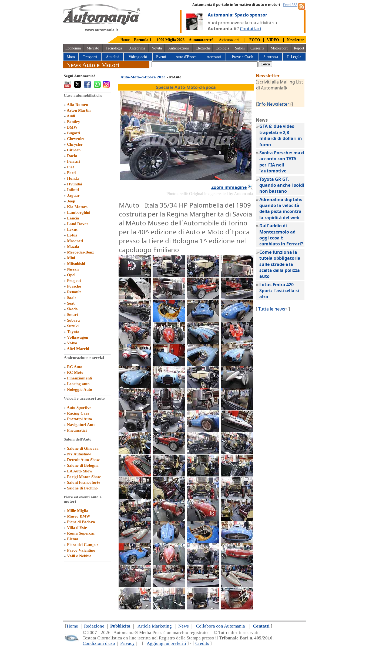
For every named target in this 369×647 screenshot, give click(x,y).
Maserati (75, 241)
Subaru (73, 320)
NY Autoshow (79, 454)
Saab (71, 297)
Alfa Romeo (77, 104)
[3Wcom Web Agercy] (71, 640)
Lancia (73, 218)
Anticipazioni (178, 48)
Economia (73, 48)
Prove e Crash (242, 57)
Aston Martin (78, 110)
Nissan (73, 269)
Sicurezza (270, 57)
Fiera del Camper (82, 544)
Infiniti (73, 190)
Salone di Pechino (82, 488)
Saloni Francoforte (83, 482)
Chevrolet (76, 138)
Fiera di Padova (81, 522)
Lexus (72, 229)
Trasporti (90, 57)
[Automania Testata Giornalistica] (101, 23)
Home (125, 40)
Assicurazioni (229, 40)
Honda (73, 178)
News (183, 626)
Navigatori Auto (81, 424)
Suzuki (73, 326)
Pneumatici (77, 430)
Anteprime (137, 48)
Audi (71, 116)
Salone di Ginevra (83, 448)
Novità (157, 48)
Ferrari (73, 161)
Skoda (72, 309)
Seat (71, 303)
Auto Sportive (79, 407)
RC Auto (74, 367)
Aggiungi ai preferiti (166, 643)
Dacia (72, 156)
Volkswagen (77, 337)
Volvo (72, 343)
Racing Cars (78, 413)
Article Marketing (154, 626)
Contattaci (250, 29)
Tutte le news (271, 309)
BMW (72, 127)
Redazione (94, 626)
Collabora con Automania (220, 626)
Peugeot (74, 280)
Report (299, 48)
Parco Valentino (81, 550)
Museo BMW (78, 516)
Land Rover (77, 224)
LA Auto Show (79, 471)
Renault (74, 292)
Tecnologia (114, 48)
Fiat (70, 167)
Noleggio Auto (79, 389)
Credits (202, 643)
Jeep (71, 201)
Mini (71, 258)
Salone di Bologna (83, 465)
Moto (71, 57)
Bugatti (73, 133)
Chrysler (75, 144)
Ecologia (222, 48)
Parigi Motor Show (84, 477)
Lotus (72, 235)
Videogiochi (138, 57)
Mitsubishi (76, 263)
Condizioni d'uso (99, 643)
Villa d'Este (77, 527)
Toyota (73, 331)
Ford (71, 173)
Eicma (72, 539)
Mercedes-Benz (80, 252)
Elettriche (203, 48)
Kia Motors (77, 207)
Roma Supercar (81, 533)
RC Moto (75, 372)
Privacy (127, 643)
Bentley (73, 121)
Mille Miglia (77, 510)
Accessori (214, 57)
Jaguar (73, 195)
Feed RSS (290, 4)
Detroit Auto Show (83, 460)
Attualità (112, 57)
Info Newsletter (273, 104)
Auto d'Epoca (186, 57)
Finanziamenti (79, 378)
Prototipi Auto (79, 419)
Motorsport (279, 48)
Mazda (73, 246)
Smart (72, 314)
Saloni (240, 48)
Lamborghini (78, 212)
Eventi (161, 57)
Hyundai (74, 184)
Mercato (93, 48)
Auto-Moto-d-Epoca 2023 (143, 77)
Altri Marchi (78, 348)
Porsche (74, 286)
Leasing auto (78, 384)
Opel (71, 275)
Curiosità (257, 48)
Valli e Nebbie (79, 556)
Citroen (73, 150)
